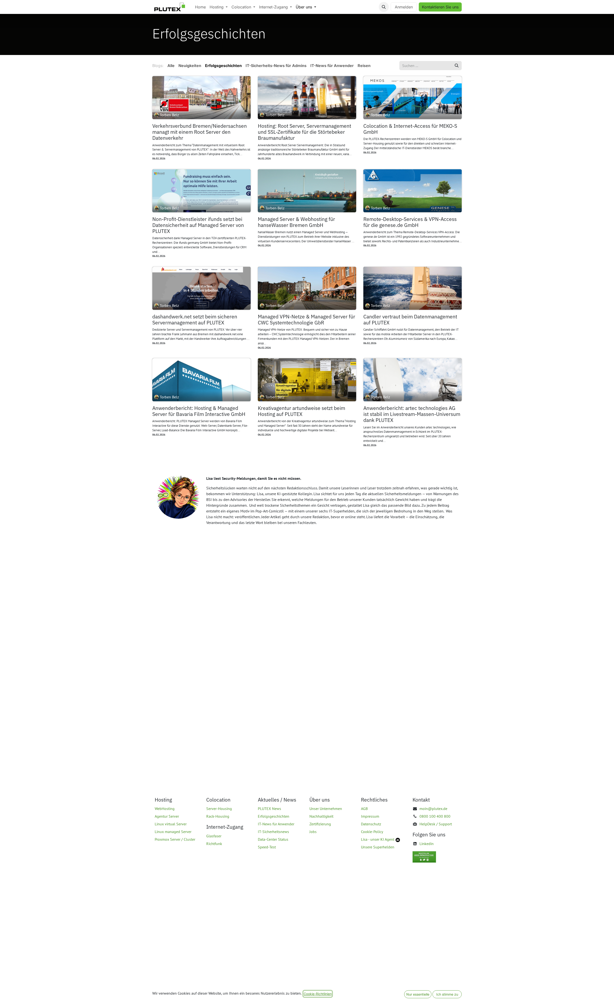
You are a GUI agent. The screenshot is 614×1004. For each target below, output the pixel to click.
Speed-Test (267, 847)
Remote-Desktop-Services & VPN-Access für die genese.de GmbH (410, 222)
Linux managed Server (173, 831)
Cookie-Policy (372, 831)
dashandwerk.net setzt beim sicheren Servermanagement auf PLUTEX (194, 320)
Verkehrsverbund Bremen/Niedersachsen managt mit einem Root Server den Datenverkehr (199, 132)
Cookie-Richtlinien (318, 994)
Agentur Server (167, 816)
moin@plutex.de (433, 808)
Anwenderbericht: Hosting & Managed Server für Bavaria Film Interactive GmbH (198, 411)
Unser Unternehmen (325, 808)
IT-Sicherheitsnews (273, 831)
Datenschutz (371, 823)
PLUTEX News (269, 808)
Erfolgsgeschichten (273, 816)
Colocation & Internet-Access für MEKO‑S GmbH (410, 129)
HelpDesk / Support (435, 823)
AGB (364, 808)
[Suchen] (457, 65)
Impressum (370, 816)
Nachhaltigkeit (321, 816)
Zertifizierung (320, 823)
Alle (171, 65)
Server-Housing (219, 808)
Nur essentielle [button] (417, 994)
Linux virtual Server (171, 823)
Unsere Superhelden (377, 847)
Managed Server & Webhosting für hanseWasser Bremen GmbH (296, 222)
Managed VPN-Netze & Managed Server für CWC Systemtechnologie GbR (306, 320)
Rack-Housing (217, 816)
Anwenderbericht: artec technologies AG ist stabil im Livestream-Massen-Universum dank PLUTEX (411, 414)
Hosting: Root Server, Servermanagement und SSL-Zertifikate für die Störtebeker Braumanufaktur (304, 132)
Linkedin (426, 843)
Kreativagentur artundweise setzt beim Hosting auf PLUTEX (301, 411)
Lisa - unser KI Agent (377, 839)
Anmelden (404, 7)
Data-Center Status (273, 839)
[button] (384, 7)
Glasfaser (213, 836)
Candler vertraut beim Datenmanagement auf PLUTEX (410, 320)
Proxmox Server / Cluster (175, 839)
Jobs (313, 831)
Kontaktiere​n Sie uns (440, 7)
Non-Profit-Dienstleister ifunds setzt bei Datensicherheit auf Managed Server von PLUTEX (198, 225)
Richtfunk (214, 843)
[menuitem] (200, 7)
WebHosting (165, 808)
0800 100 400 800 (434, 816)
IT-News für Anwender (276, 823)
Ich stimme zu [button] (447, 994)
